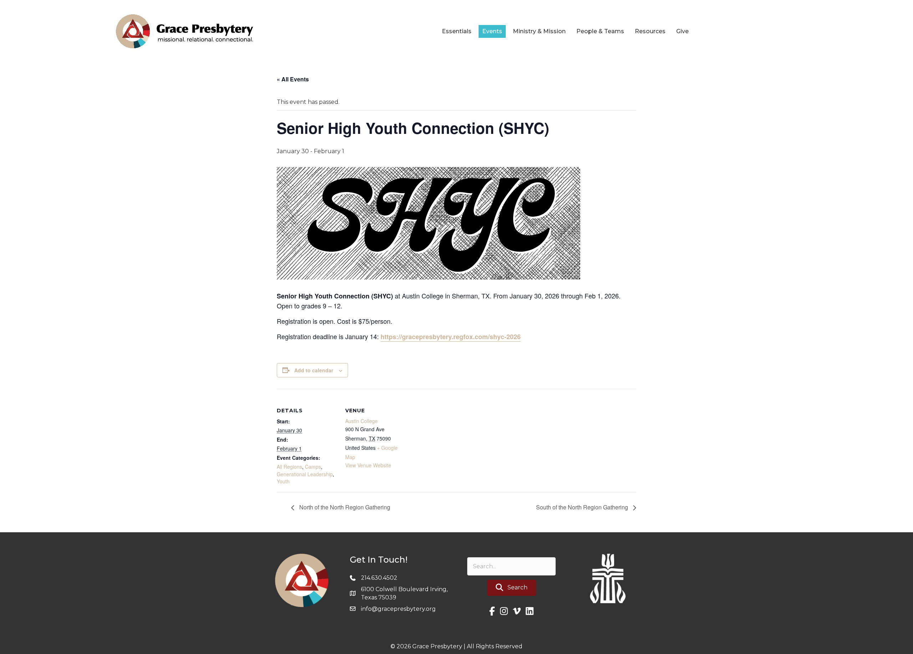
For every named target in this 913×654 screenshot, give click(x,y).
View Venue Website (368, 465)
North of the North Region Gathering (344, 507)
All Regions (289, 466)
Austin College (361, 420)
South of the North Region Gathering (582, 507)
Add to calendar (313, 370)
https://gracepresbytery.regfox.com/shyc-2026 (451, 336)
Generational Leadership (305, 474)
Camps (313, 466)
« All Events (293, 79)
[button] (511, 588)
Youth (283, 481)
